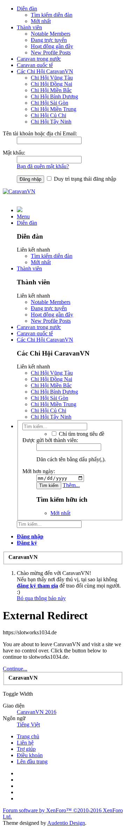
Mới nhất (41, 21)
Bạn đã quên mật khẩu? (43, 166)
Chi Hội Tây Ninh (51, 122)
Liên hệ (25, 743)
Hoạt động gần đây (52, 46)
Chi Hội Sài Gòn (49, 103)
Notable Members (50, 34)
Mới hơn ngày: (38, 471)
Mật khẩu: (14, 153)
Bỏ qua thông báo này (41, 598)
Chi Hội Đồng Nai (51, 84)
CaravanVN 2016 (36, 712)
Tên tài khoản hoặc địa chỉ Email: (40, 133)
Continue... (15, 669)
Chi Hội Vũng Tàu (52, 78)
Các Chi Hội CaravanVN (45, 71)
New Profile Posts (51, 52)
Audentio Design (66, 823)
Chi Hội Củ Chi (48, 115)
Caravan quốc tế (35, 65)
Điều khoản (30, 755)
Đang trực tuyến (49, 40)
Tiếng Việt (28, 724)
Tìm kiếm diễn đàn (51, 15)
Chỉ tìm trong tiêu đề (80, 434)
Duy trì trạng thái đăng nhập (84, 179)
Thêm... (71, 485)
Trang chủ (28, 736)
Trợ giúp (26, 749)
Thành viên (29, 27)
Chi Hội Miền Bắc (51, 90)
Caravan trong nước (39, 59)
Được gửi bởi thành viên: (50, 440)
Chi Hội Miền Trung (53, 109)
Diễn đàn (27, 9)
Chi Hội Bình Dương (54, 96)
